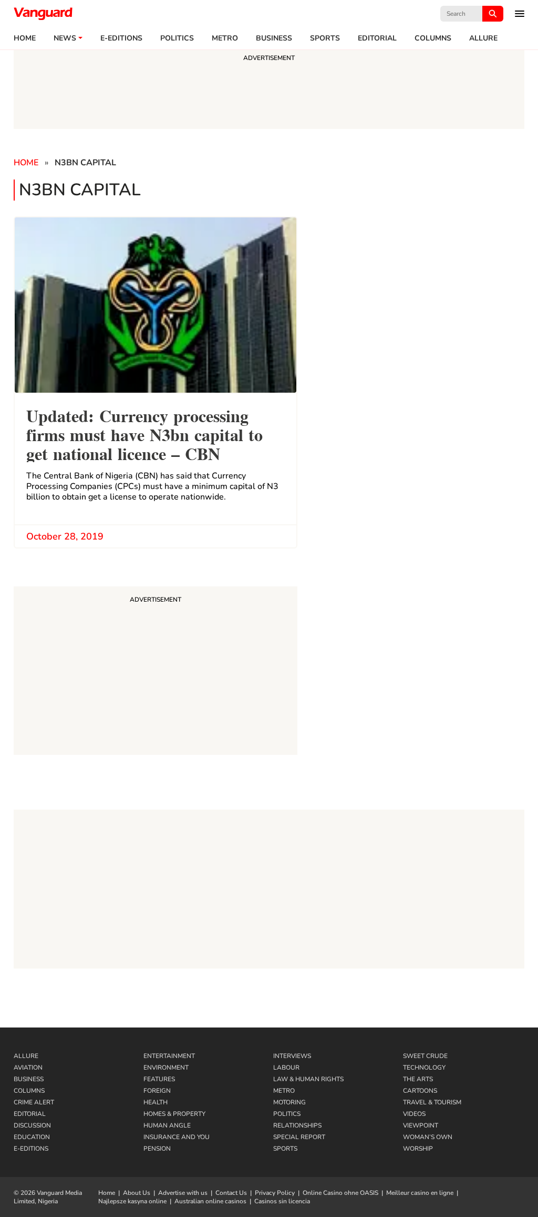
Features (159, 1079)
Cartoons (420, 1090)
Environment (166, 1067)
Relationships (297, 1125)
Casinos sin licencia (282, 1201)
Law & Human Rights (308, 1079)
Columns (433, 38)
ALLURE (483, 38)
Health (155, 1102)
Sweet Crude (425, 1056)
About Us (136, 1193)
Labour (286, 1067)
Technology (424, 1067)
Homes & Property (174, 1114)
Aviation (28, 1067)
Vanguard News (43, 13)
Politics (177, 38)
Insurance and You (176, 1137)
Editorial (377, 38)
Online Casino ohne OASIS (340, 1193)
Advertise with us (183, 1193)
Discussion (32, 1125)
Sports (325, 38)
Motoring (289, 1102)
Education (32, 1137)
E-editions (121, 38)
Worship (418, 1148)
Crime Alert (34, 1102)
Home (25, 38)
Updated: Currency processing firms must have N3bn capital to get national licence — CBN (144, 433)
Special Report (299, 1137)
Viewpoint (420, 1125)
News (65, 38)
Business (274, 38)
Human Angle (167, 1125)
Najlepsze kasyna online (132, 1201)
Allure (26, 1056)
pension (157, 1148)
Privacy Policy (275, 1193)
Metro (225, 38)
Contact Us (231, 1193)
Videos (414, 1114)
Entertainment (169, 1056)
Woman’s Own (427, 1137)
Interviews (292, 1056)
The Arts (418, 1079)
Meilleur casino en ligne (419, 1193)
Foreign (157, 1090)
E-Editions (31, 1148)
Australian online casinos (210, 1201)
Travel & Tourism (432, 1102)
